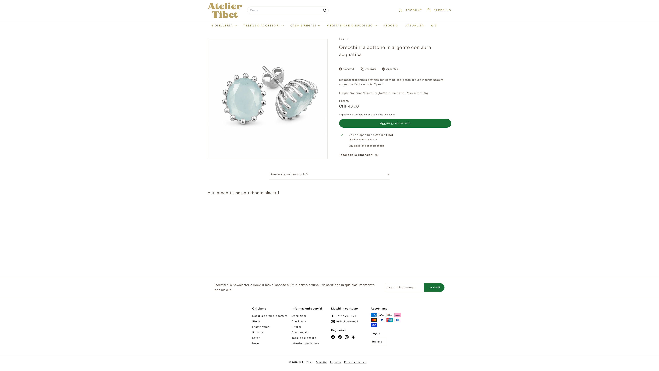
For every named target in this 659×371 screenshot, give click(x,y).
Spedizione (365, 114)
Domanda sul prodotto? (288, 174)
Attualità (414, 25)
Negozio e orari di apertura (269, 315)
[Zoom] (267, 99)
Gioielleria (222, 25)
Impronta (335, 362)
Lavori (256, 337)
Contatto (321, 362)
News (255, 343)
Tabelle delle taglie (304, 337)
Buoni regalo (300, 332)
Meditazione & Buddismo (350, 25)
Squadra (257, 332)
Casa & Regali (303, 25)
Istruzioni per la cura (305, 343)
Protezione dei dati (355, 362)
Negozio (390, 25)
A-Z (434, 25)
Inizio (342, 39)
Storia (256, 321)
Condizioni (299, 315)
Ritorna (297, 326)
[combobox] (288, 10)
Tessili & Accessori (262, 25)
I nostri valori (261, 326)
